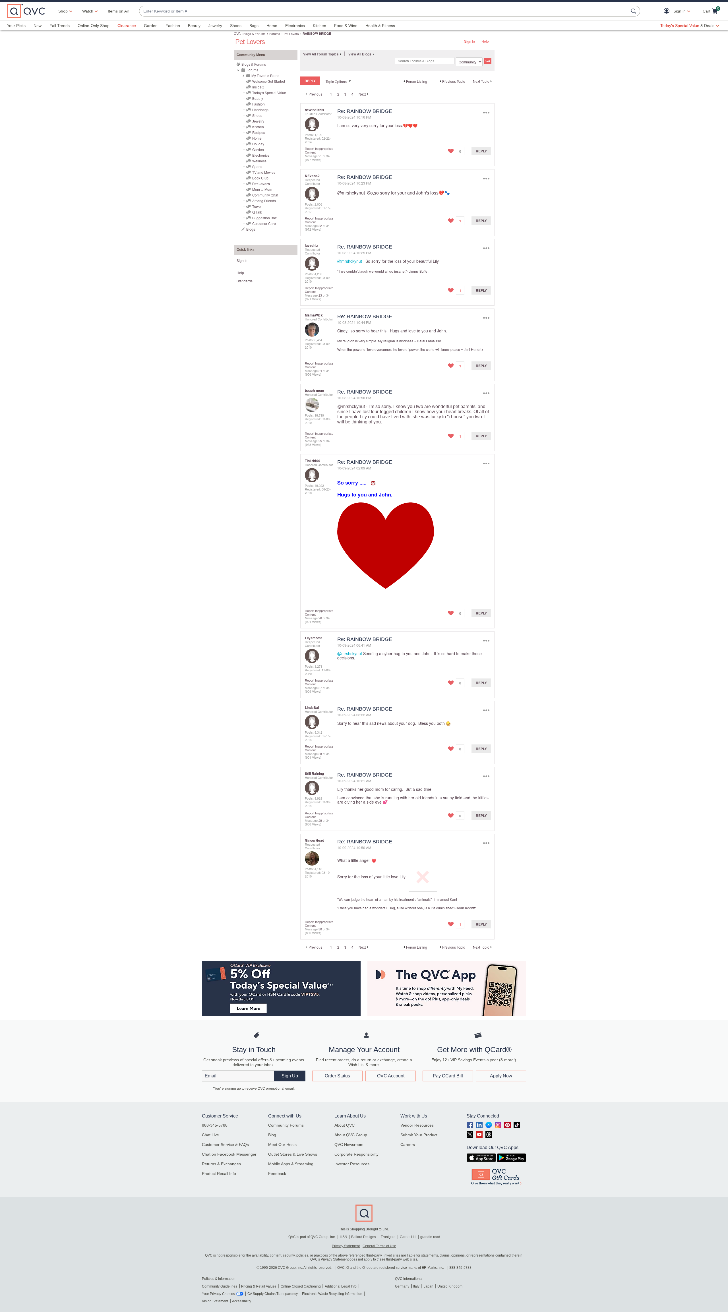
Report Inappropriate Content (319, 150)
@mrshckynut (351, 192)
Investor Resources (351, 1164)
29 (320, 820)
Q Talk (257, 212)
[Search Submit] (634, 11)
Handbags (260, 109)
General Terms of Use (379, 1246)
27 (320, 687)
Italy (416, 1286)
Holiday (258, 143)
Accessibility (241, 1301)
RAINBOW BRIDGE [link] (317, 33)
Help (485, 41)
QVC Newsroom (348, 1144)
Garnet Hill (408, 1237)
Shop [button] (63, 11)
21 (320, 156)
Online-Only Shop (93, 25)
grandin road (430, 1237)
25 (320, 440)
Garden (151, 25)
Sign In (469, 41)
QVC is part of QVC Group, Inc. (312, 1237)
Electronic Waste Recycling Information (332, 1294)
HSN (343, 1237)
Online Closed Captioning (301, 1286)
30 (320, 929)
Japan (428, 1286)
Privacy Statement (346, 1246)
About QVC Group (350, 1135)
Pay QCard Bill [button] (448, 1075)
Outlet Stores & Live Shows (292, 1154)
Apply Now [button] (501, 1075)
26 (320, 618)
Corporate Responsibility (356, 1154)
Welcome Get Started (268, 81)
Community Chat (265, 195)
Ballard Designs (364, 1237)
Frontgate (388, 1237)
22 (320, 225)
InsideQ (258, 86)
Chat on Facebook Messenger (229, 1154)
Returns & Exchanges (221, 1164)
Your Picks (16, 25)
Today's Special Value (269, 92)
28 (320, 753)
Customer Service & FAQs (225, 1144)
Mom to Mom (262, 189)
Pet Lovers (291, 33)
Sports (257, 166)
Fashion (173, 25)
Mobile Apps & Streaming (290, 1164)
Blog (272, 1135)
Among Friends (264, 200)
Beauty (194, 25)
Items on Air (118, 11)
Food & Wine (345, 25)
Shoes (235, 25)
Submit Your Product (418, 1135)
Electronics (295, 25)
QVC (237, 33)
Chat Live (210, 1135)
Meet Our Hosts (282, 1144)
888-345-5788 (215, 1125)
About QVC (344, 1125)
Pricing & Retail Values (258, 1286)
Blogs (250, 229)
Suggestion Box (264, 217)
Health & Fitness (380, 25)
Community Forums (286, 1125)
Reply (481, 151)
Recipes (258, 132)
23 (320, 295)
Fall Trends (59, 25)
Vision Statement (215, 1301)
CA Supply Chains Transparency (272, 1294)
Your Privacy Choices (218, 1294)
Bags (253, 25)
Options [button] (486, 112)
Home (271, 25)
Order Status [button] (337, 1075)
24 (320, 370)
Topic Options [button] (336, 81)
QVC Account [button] (390, 1075)
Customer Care (264, 223)
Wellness (259, 160)
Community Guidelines (219, 1286)
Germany (402, 1286)
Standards (245, 280)
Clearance (126, 25)
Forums (274, 33)
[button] (668, 11)
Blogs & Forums (254, 33)
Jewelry (215, 25)
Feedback (277, 1173)
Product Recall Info (219, 1173)
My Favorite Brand (265, 75)
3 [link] (345, 94)
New (38, 25)
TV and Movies (263, 172)
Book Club (260, 177)
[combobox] (383, 11)
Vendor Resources (417, 1125)
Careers (407, 1144)
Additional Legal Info (341, 1286)
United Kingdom (449, 1286)
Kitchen (319, 25)
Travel (257, 206)
